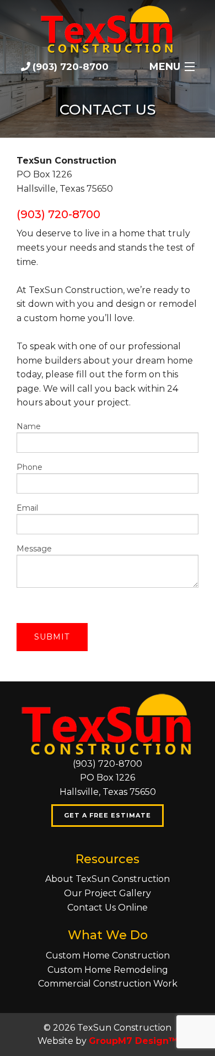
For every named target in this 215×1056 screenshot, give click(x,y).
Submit (52, 637)
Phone (29, 467)
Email (27, 508)
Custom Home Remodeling (107, 970)
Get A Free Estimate (107, 815)
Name (29, 426)
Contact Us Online (107, 907)
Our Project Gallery (107, 893)
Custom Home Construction (108, 955)
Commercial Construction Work (108, 983)
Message (34, 549)
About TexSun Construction (107, 879)
